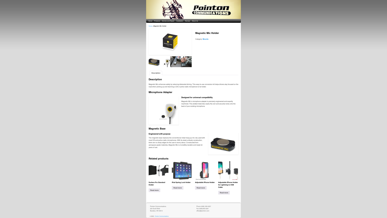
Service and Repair (168, 21)
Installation (179, 21)
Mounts (205, 39)
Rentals (187, 21)
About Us (195, 21)
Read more (154, 190)
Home (150, 21)
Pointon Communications (162, 216)
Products (157, 21)
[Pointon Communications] (193, 9)
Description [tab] (155, 73)
